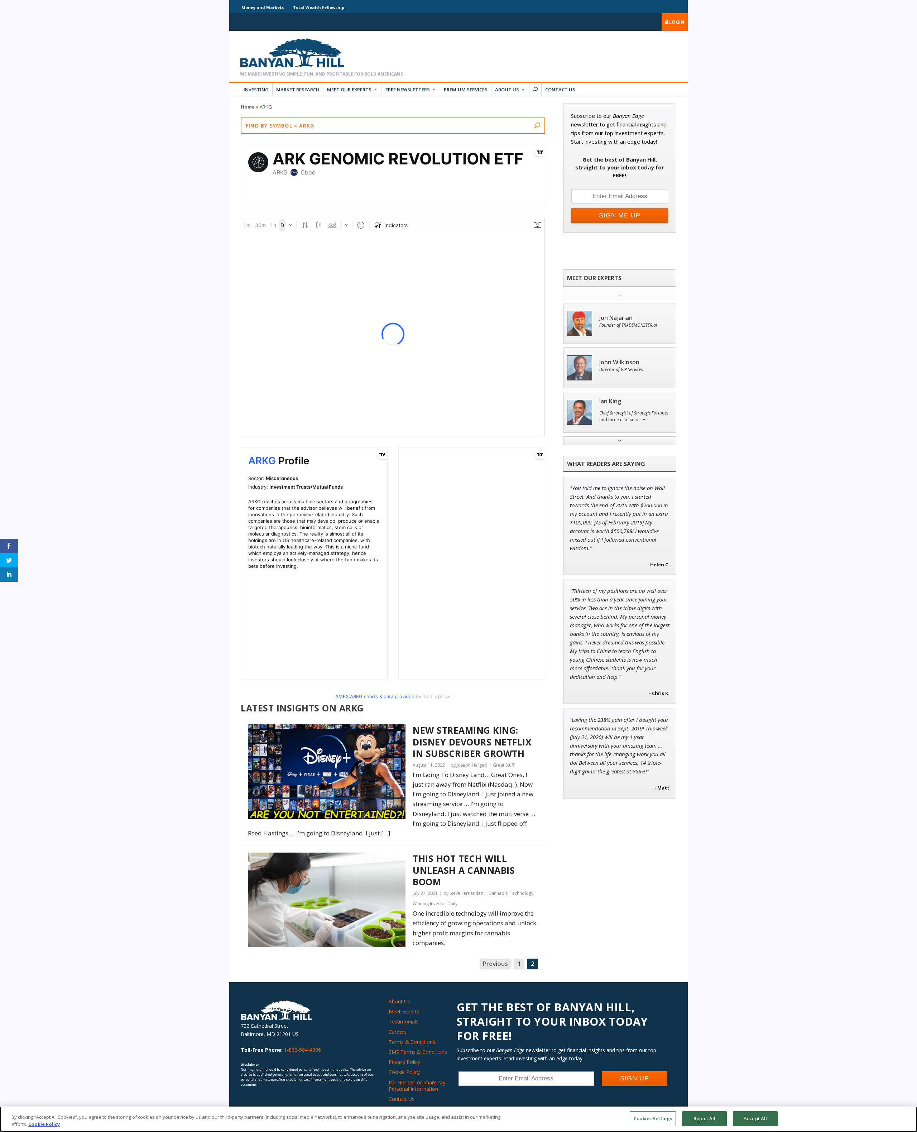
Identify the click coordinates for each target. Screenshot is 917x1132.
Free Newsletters (407, 89)
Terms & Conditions (412, 1042)
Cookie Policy (404, 1072)
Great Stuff (503, 765)
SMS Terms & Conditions (418, 1052)
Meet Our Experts (349, 89)
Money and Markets (262, 7)
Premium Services (466, 89)
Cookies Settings (653, 1118)
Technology (521, 893)
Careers (398, 1031)
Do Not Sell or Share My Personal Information (417, 1085)
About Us (507, 89)
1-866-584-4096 (302, 1049)
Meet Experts (404, 1011)
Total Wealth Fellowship (318, 7)
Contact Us (560, 89)
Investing (256, 89)
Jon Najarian (616, 318)
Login (676, 22)
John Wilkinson (619, 362)
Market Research (298, 89)
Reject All (704, 1118)
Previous (495, 963)
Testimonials (403, 1021)
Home (248, 107)
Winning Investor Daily (435, 904)
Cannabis (498, 893)
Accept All (755, 1118)
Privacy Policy (404, 1062)
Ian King (610, 401)
